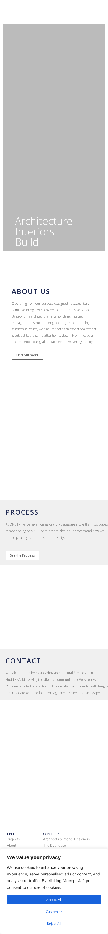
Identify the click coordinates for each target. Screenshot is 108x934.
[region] (54, 891)
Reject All (54, 923)
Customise (54, 911)
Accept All (54, 899)
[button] (27, 355)
